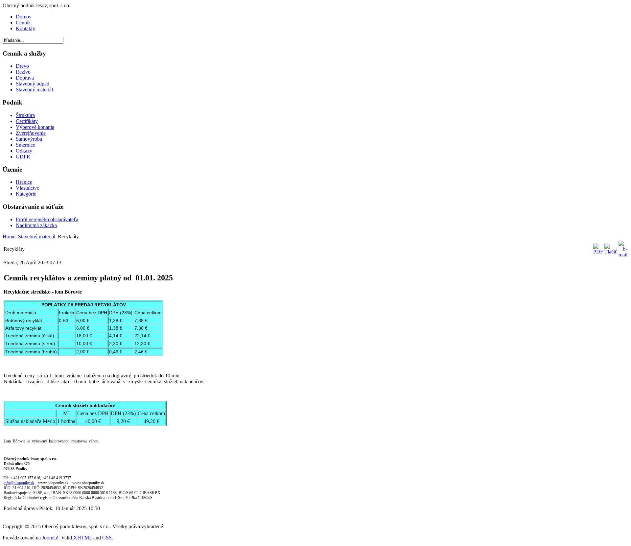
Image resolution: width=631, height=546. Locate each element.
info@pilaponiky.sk (19, 483)
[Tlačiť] (610, 251)
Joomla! (50, 537)
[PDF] (598, 251)
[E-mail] (623, 254)
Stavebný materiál (36, 236)
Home (9, 236)
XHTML (82, 537)
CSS (107, 537)
